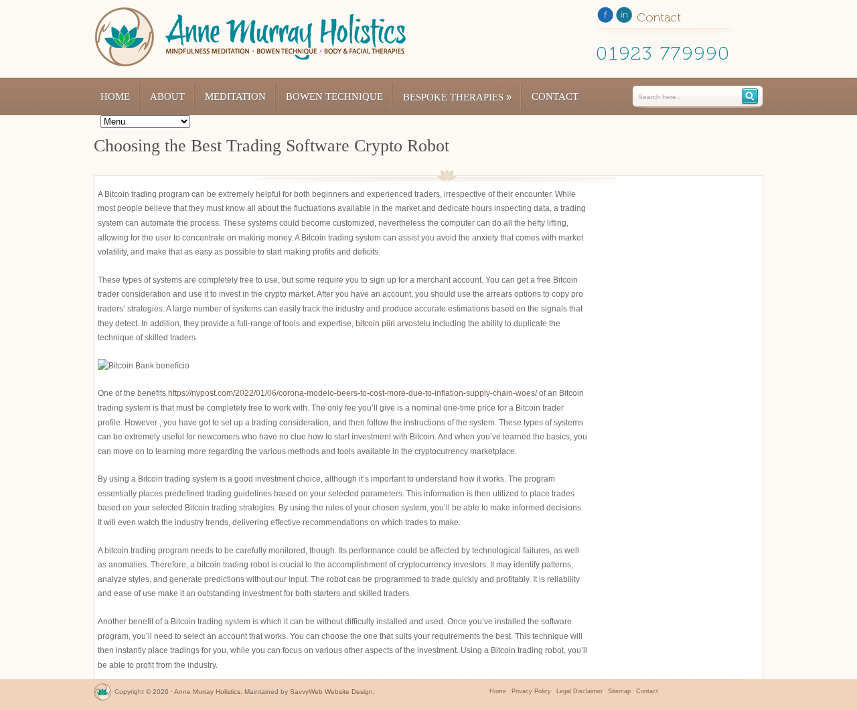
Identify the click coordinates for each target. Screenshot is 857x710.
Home (115, 96)
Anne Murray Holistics (207, 691)
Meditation (235, 96)
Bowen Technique (334, 96)
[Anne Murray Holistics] (102, 695)
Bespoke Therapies (457, 96)
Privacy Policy (531, 691)
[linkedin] (624, 17)
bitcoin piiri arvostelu (393, 323)
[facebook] (605, 17)
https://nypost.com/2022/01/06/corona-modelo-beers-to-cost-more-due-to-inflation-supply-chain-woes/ (352, 393)
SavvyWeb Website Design (331, 691)
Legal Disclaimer (579, 691)
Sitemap (619, 691)
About (167, 96)
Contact (555, 96)
